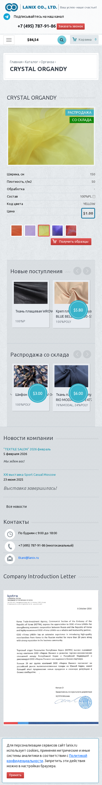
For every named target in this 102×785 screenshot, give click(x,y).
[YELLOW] (51, 136)
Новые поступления (36, 271)
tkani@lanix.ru (28, 557)
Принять (15, 775)
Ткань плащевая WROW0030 (38, 311)
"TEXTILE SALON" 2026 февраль (27, 449)
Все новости (16, 507)
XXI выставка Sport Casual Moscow (29, 474)
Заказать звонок (70, 26)
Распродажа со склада (39, 354)
